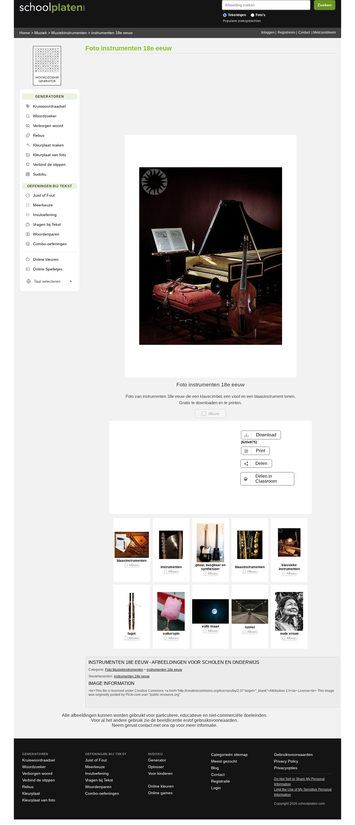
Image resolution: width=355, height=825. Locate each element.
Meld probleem (324, 32)
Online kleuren (161, 786)
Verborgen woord (37, 773)
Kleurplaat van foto (38, 800)
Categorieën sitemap (229, 754)
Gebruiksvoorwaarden (293, 754)
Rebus (28, 786)
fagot (132, 634)
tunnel (250, 627)
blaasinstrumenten (131, 561)
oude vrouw (289, 634)
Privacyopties (285, 768)
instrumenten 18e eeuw (112, 33)
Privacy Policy (286, 761)
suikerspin (171, 634)
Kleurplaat (31, 793)
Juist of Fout (96, 760)
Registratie (220, 781)
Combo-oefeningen (102, 793)
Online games (160, 793)
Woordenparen (98, 786)
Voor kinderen (160, 773)
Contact (304, 32)
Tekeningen (236, 15)
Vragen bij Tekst (99, 780)
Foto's (260, 15)
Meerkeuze (95, 767)
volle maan (210, 626)
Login (216, 788)
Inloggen (268, 32)
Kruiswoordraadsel (38, 760)
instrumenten (171, 567)
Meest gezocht (224, 761)
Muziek (40, 33)
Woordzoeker (34, 767)
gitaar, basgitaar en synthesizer (210, 567)
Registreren (286, 32)
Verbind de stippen (38, 780)
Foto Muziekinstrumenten (124, 670)
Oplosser (156, 767)
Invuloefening (97, 773)
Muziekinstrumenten (69, 33)
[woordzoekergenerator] (47, 84)
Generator (157, 760)
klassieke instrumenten (289, 567)
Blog (215, 768)
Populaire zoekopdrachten (242, 21)
